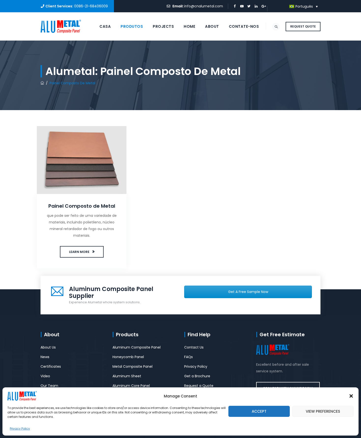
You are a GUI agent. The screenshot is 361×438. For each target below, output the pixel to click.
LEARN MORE (79, 251)
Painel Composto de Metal (81, 206)
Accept (259, 411)
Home (189, 26)
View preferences (323, 411)
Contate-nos (244, 26)
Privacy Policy (20, 428)
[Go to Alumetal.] (42, 83)
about (212, 26)
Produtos (132, 26)
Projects (163, 26)
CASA (105, 26)
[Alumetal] (61, 26)
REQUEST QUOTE (303, 26)
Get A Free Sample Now (248, 291)
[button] (351, 396)
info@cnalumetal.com (203, 6)
